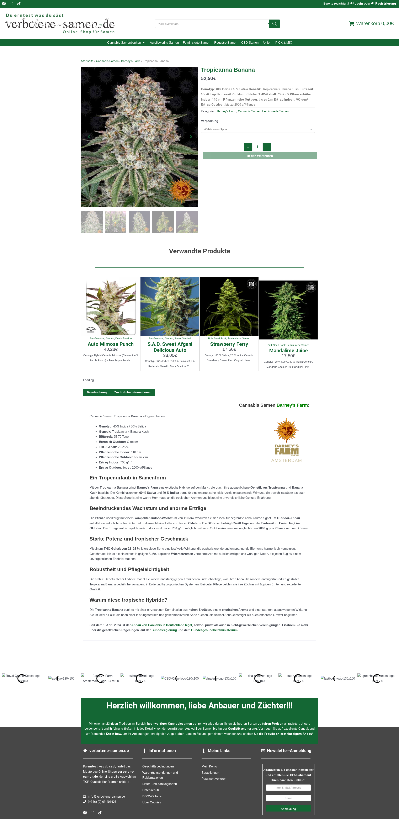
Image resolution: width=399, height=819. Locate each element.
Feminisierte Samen (275, 111)
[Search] (274, 24)
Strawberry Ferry (229, 344)
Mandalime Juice (288, 350)
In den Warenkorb (260, 156)
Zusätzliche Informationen (132, 392)
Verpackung (209, 121)
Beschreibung (97, 392)
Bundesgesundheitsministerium (214, 630)
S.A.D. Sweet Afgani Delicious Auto (170, 347)
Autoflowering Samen (102, 338)
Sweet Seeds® (182, 338)
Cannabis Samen (107, 61)
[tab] (97, 392)
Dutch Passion (123, 338)
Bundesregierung (164, 630)
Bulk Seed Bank (217, 338)
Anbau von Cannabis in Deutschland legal (161, 625)
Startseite (87, 61)
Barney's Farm (130, 61)
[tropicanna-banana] (139, 137)
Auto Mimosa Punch (111, 344)
